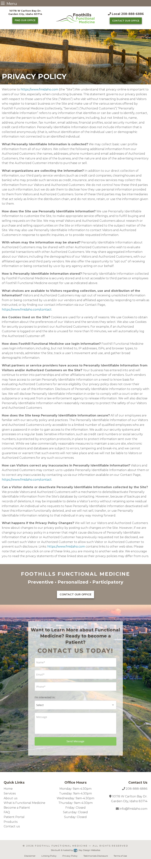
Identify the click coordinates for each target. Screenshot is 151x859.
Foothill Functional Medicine (61, 845)
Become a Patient (17, 807)
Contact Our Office (125, 20)
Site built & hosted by (75, 850)
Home (8, 788)
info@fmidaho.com (133, 808)
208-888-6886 (136, 788)
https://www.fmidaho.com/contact (27, 309)
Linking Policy (49, 855)
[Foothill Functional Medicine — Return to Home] (75, 18)
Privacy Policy (70, 855)
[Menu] (3, 3)
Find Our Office (25, 20)
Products (10, 822)
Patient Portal (14, 817)
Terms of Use (120, 855)
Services (10, 793)
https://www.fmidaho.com (39, 89)
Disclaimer (30, 855)
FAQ (7, 812)
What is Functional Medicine (24, 803)
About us (10, 798)
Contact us (12, 826)
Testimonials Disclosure (95, 855)
